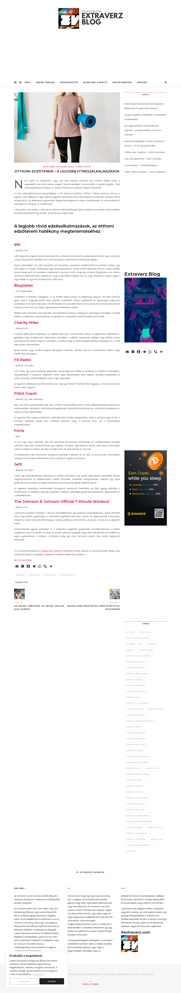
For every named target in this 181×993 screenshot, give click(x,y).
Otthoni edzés (50, 575)
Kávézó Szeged (134, 792)
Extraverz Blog (65, 167)
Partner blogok (146, 974)
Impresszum (134, 974)
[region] (37, 969)
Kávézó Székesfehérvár (139, 821)
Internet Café (134, 644)
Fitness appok (83, 167)
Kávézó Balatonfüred (138, 656)
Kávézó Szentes (135, 804)
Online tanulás (45, 82)
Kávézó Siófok (134, 780)
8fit (17, 244)
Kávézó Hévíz (133, 727)
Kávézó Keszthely (136, 745)
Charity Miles (26, 322)
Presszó (131, 851)
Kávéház (151, 644)
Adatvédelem (38, 974)
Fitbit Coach (25, 393)
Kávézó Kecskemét (136, 739)
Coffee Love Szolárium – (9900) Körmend (144, 152)
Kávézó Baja (146, 650)
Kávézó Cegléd (134, 679)
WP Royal (96, 974)
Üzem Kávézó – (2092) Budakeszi (140, 165)
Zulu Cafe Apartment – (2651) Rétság (142, 158)
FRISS (27, 82)
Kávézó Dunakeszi (136, 691)
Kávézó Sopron (134, 786)
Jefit (18, 464)
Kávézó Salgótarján (137, 774)
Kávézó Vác (157, 839)
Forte (19, 430)
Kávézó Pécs (152, 768)
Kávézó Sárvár (134, 827)
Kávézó (130, 650)
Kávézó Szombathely (138, 816)
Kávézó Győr (156, 709)
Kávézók (142, 82)
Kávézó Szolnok (135, 810)
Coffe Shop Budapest (138, 638)
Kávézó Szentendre (137, 798)
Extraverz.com (21, 582)
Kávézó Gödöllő (135, 715)
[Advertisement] (90, 57)
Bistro (130, 632)
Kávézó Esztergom (136, 703)
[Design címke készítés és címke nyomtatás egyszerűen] (114, 594)
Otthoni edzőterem (67, 575)
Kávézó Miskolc (135, 750)
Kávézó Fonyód (134, 709)
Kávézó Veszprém (136, 839)
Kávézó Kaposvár (136, 733)
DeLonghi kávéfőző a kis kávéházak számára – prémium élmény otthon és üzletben (142, 130)
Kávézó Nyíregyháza (137, 762)
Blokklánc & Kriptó (95, 82)
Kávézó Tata (155, 827)
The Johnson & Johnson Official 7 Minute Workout (61, 501)
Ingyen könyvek (122, 82)
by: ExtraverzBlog (23, 560)
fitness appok (34, 575)
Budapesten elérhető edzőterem (57, 550)
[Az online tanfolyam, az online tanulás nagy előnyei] (19, 594)
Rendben (52, 981)
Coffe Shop (145, 632)
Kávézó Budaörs (135, 668)
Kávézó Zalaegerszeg (138, 845)
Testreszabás (24, 981)
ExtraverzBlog (109, 974)
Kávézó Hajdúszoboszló (140, 721)
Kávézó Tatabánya (136, 833)
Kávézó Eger (133, 697)
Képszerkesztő (69, 82)
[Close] (66, 952)
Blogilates (23, 285)
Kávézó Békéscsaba (136, 674)
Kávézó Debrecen (135, 685)
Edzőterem (49, 167)
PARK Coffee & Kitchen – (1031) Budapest (145, 171)
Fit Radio (22, 360)
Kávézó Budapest (136, 662)
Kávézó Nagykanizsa (137, 756)
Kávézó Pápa (133, 768)
